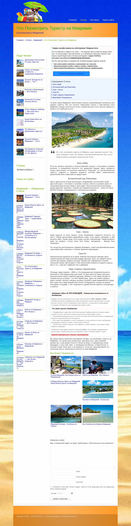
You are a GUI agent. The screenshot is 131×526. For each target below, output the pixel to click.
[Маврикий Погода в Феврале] (20, 303)
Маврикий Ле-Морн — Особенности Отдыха (33, 254)
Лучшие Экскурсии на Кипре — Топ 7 (33, 81)
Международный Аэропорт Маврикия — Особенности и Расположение (34, 234)
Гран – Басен (58, 90)
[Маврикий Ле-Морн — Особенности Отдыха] (20, 258)
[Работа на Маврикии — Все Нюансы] (20, 313)
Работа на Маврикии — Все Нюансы (34, 311)
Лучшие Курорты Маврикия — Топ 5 (32, 140)
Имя (78, 472)
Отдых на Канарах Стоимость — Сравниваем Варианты (34, 72)
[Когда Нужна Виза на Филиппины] (20, 122)
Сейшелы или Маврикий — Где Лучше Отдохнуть (35, 359)
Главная (73, 20)
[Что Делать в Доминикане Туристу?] (20, 132)
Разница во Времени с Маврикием (34, 345)
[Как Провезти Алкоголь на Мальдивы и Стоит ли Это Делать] (20, 152)
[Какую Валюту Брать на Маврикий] (20, 209)
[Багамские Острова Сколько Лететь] (20, 102)
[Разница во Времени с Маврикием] (20, 348)
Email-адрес (81, 477)
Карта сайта (108, 20)
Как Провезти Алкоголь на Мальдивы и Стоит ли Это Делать (34, 151)
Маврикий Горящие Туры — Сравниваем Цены (33, 219)
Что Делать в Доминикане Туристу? (33, 130)
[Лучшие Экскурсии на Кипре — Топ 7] (20, 83)
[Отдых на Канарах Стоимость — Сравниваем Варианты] (20, 73)
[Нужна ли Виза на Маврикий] (20, 336)
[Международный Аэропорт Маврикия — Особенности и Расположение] (20, 240)
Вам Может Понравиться (62, 97)
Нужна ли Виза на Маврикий (32, 333)
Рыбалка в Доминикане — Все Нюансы (34, 91)
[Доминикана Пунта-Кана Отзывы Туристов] (20, 63)
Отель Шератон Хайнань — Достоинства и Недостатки (35, 111)
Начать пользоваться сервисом (71, 74)
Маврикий (38, 33)
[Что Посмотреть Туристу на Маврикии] (20, 272)
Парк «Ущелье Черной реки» (64, 95)
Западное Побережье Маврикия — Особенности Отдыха (33, 283)
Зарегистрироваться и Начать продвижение (69, 335)
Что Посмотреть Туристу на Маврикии (33, 267)
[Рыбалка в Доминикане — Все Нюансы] (20, 93)
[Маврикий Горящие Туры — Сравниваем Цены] (20, 222)
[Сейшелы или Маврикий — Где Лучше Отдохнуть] (20, 363)
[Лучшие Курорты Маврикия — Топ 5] (20, 142)
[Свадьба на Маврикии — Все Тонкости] (20, 325)
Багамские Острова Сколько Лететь (32, 101)
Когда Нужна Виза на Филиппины (33, 120)
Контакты (94, 20)
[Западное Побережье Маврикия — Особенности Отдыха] (20, 289)
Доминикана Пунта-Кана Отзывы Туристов (34, 61)
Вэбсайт (79, 482)
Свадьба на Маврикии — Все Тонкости (34, 322)
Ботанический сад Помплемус (64, 87)
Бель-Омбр (57, 84)
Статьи (83, 20)
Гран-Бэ (56, 92)
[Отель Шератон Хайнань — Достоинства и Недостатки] (20, 112)
